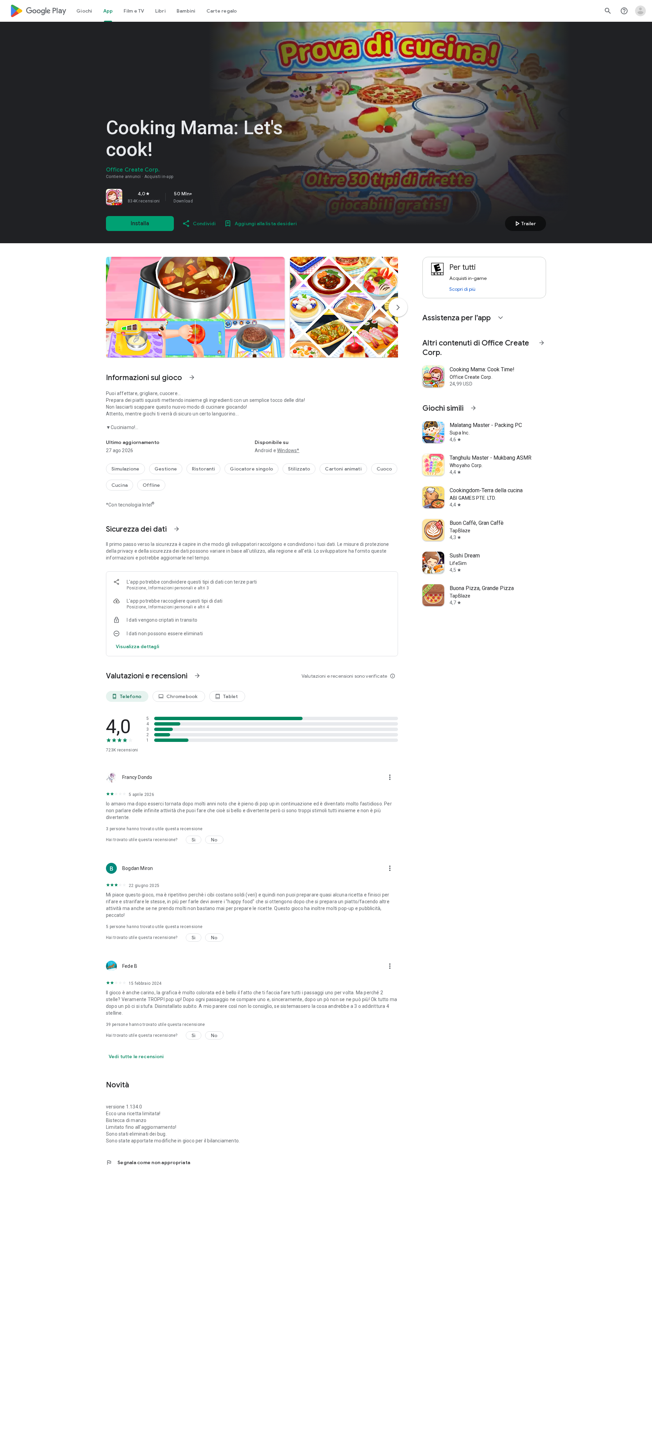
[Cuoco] (384, 469)
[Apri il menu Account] (640, 11)
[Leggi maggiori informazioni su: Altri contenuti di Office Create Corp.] (541, 343)
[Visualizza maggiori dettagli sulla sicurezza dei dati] (137, 646)
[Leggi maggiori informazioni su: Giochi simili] (473, 408)
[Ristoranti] (203, 469)
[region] (201, 197)
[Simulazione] (125, 469)
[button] (195, 307)
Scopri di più (462, 289)
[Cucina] (119, 485)
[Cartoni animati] (343, 469)
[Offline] (151, 485)
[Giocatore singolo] (251, 469)
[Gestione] (165, 469)
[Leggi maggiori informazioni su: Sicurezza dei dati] (176, 529)
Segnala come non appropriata (148, 1162)
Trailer (524, 223)
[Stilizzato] (299, 469)
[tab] (84, 11)
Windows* (288, 450)
